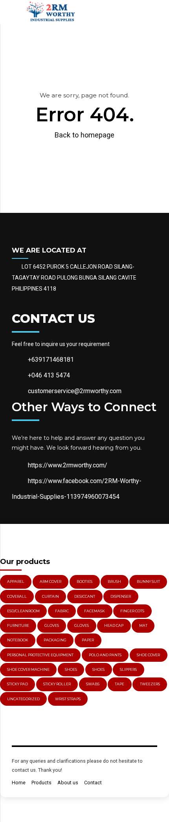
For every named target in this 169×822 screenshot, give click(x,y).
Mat (143, 625)
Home (19, 782)
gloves (51, 625)
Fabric (62, 611)
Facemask (94, 611)
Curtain (50, 596)
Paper (88, 640)
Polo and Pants (105, 655)
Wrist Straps (68, 699)
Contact (93, 782)
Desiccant (84, 596)
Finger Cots (132, 611)
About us (67, 782)
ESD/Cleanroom (23, 611)
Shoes (71, 669)
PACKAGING (55, 640)
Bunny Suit (148, 581)
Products (41, 782)
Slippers (128, 669)
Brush (114, 581)
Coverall (17, 596)
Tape (119, 684)
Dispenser (120, 596)
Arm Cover (50, 581)
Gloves (81, 625)
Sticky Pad (17, 684)
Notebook (17, 640)
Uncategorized (23, 699)
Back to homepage (84, 135)
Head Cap (113, 625)
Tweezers (150, 684)
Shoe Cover (148, 655)
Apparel (15, 581)
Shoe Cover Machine (28, 669)
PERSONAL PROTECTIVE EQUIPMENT (40, 655)
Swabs (92, 684)
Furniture (18, 625)
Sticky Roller (57, 684)
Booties (84, 581)
